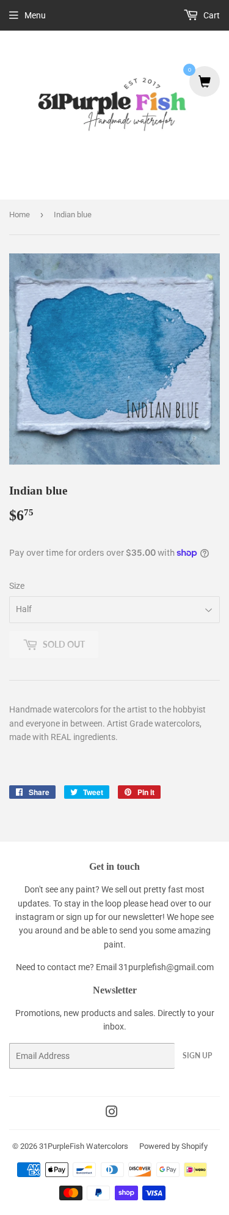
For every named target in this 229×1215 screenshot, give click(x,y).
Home (19, 214)
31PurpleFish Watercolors (83, 1146)
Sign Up (197, 1055)
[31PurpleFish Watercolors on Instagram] (112, 1113)
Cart (211, 15)
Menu (35, 15)
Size (16, 586)
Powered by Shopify (173, 1146)
